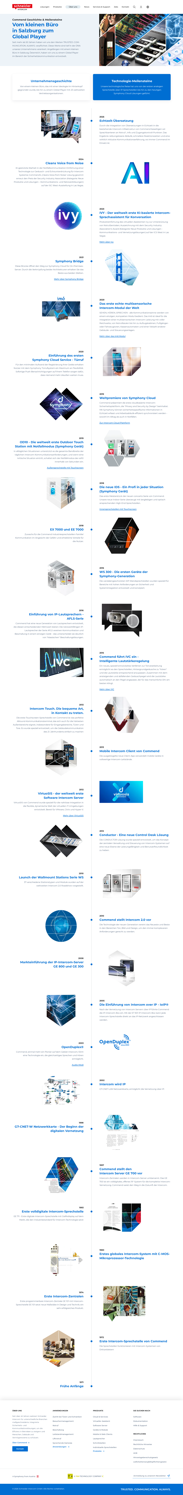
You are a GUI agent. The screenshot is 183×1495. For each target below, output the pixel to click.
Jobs (116, 7)
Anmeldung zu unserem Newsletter (149, 1476)
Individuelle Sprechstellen (105, 1447)
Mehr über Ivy (106, 242)
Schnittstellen (99, 1443)
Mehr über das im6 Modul (112, 336)
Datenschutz (139, 1449)
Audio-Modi (78, 1065)
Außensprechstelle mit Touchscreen (65, 468)
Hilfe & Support (140, 1425)
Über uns (73, 7)
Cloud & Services (100, 1417)
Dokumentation (140, 1421)
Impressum (138, 1440)
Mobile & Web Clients (102, 1434)
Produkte (57, 7)
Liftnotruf (57, 1438)
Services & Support (101, 7)
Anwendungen (60, 1447)
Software (137, 1417)
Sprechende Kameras (62, 1443)
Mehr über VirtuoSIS (73, 815)
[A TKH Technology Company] (85, 1476)
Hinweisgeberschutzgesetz (145, 1457)
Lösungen (44, 7)
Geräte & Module (100, 1430)
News (86, 7)
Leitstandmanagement (63, 1434)
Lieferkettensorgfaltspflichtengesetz (149, 1462)
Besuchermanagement (63, 1421)
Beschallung (58, 1430)
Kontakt (125, 7)
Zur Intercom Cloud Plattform (114, 423)
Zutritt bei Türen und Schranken (67, 1417)
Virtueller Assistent (101, 1421)
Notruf (55, 1425)
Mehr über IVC (106, 689)
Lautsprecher (99, 1438)
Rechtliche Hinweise (142, 1444)
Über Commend (19, 1442)
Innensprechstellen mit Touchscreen (118, 509)
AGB (135, 1453)
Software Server (100, 1425)
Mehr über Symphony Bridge (69, 279)
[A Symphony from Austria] (25, 1476)
